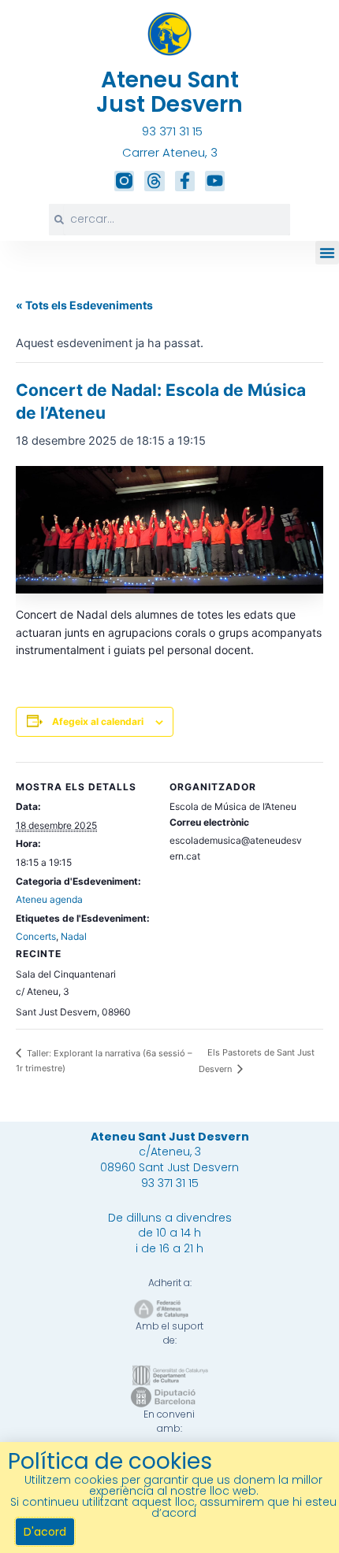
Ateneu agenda (49, 899)
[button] (327, 252)
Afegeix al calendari (97, 721)
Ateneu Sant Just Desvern (169, 92)
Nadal (74, 936)
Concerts (36, 936)
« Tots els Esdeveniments (84, 305)
